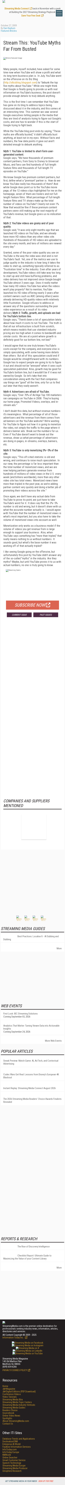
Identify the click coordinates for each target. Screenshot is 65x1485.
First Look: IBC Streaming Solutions (20, 1013)
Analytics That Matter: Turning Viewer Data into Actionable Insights (31, 1027)
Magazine (8, 1388)
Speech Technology (11, 1463)
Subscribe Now (30, 605)
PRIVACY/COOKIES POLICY (14, 1370)
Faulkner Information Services (16, 1446)
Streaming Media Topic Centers (17, 1402)
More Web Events (53, 1040)
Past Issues (46, 614)
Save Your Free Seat (30, 15)
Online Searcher (9, 1457)
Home (5, 1386)
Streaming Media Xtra (12, 1399)
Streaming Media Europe (14, 1465)
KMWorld (6, 1454)
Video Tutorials (9, 1397)
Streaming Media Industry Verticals (18, 1405)
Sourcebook (8, 1413)
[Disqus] (32, 669)
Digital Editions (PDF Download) (19, 1391)
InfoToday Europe (10, 1452)
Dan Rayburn (9, 28)
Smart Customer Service (14, 1460)
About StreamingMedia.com (15, 1421)
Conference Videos (11, 1394)
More (59, 948)
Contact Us (7, 1423)
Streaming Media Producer (15, 1468)
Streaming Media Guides (13, 1407)
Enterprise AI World (11, 1444)
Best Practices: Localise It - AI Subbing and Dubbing (31, 938)
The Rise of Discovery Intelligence (34, 1246)
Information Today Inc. (13, 1337)
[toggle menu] (59, 13)
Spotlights (7, 1418)
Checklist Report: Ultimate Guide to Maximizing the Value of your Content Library (27, 1257)
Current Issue (19, 614)
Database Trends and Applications (18, 1438)
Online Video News (11, 1415)
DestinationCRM (10, 1441)
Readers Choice (10, 1410)
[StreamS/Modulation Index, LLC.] (34, 827)
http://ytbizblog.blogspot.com (20, 82)
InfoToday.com (9, 1449)
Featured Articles (9, 30)
